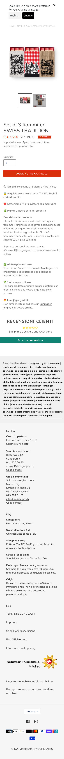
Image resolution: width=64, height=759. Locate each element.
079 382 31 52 (15, 495)
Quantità (8, 156)
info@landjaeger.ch (17, 498)
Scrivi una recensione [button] (30, 340)
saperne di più (18, 594)
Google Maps (14, 469)
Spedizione (29, 142)
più (34, 533)
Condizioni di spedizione (20, 630)
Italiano (31, 711)
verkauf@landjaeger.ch (19, 466)
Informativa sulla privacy (21, 648)
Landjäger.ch (26, 748)
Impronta (11, 622)
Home (11, 26)
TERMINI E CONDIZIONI (20, 613)
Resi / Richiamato (16, 639)
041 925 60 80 (15, 462)
